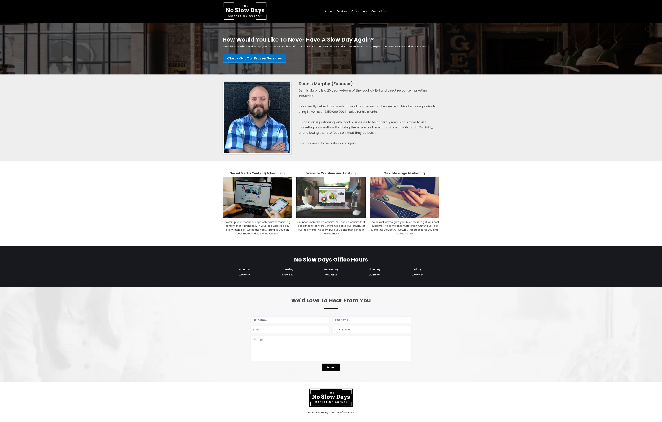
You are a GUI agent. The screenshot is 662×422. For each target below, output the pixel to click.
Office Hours (359, 11)
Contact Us (378, 11)
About (329, 11)
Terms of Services (343, 412)
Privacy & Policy (318, 412)
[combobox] (337, 329)
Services (342, 11)
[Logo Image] (245, 11)
